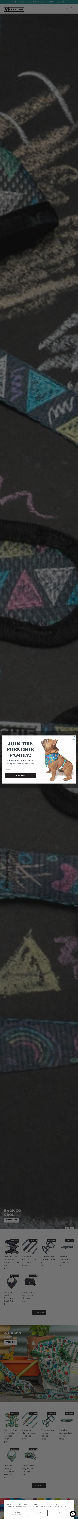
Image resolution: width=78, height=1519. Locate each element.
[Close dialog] (73, 738)
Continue (20, 775)
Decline (59, 1513)
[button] (73, 1514)
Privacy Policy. (60, 1506)
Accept (38, 1513)
